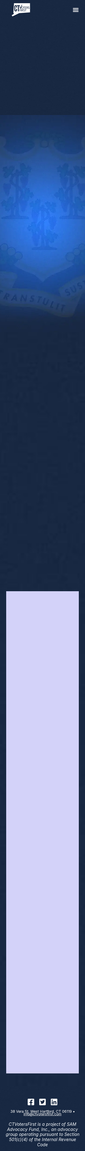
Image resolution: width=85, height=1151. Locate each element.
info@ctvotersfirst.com (42, 1114)
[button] (76, 9)
